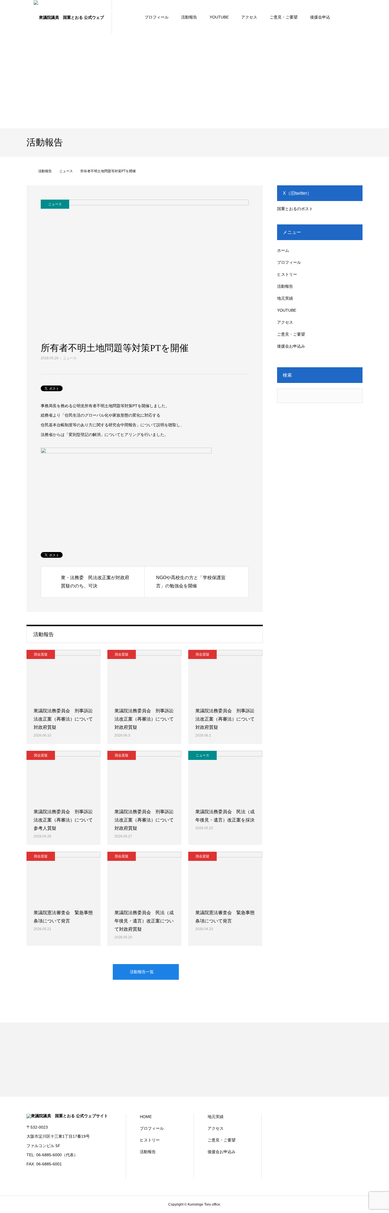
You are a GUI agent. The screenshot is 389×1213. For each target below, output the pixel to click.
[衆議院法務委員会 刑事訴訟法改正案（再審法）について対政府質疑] (63, 675)
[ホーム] (28, 171)
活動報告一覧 (142, 971)
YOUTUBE (219, 17)
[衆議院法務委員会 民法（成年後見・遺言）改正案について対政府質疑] (144, 877)
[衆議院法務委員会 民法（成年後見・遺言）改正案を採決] (225, 776)
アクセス (249, 17)
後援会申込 (320, 17)
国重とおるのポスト (295, 208)
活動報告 (189, 17)
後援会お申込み (291, 346)
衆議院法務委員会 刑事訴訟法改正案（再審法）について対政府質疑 (63, 719)
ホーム (283, 250)
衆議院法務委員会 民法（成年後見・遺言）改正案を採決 (225, 815)
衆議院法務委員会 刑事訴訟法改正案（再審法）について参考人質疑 (63, 820)
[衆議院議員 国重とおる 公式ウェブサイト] (69, 17)
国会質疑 (41, 654)
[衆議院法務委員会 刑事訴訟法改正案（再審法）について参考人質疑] (63, 776)
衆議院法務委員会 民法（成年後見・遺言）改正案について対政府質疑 (144, 921)
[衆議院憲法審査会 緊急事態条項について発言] (63, 877)
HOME (146, 1116)
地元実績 (285, 298)
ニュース (70, 358)
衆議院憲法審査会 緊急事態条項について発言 (63, 916)
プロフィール (157, 17)
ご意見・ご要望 (284, 17)
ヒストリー (287, 274)
